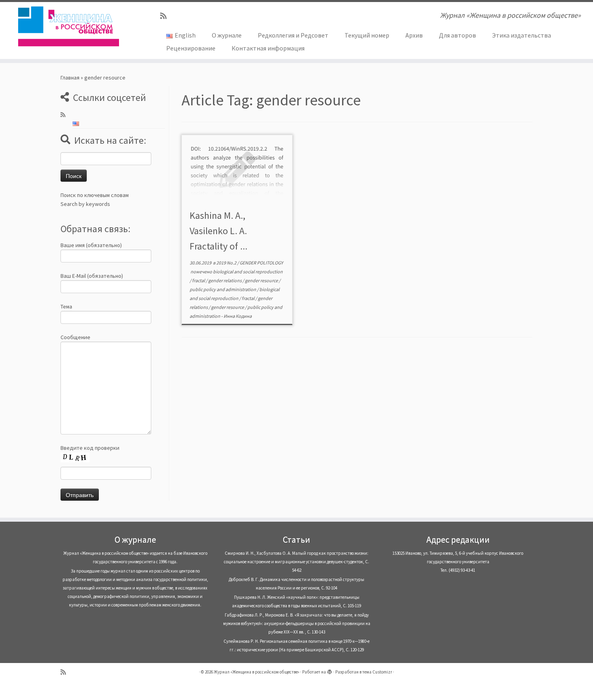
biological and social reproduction (248, 272)
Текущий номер (367, 35)
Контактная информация (268, 48)
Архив (414, 35)
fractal (199, 280)
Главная (70, 77)
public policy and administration (223, 289)
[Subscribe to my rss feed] (166, 16)
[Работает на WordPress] (329, 670)
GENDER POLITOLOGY (261, 263)
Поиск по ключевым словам (95, 195)
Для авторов (457, 35)
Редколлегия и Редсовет (293, 35)
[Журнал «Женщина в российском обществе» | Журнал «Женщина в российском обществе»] (68, 26)
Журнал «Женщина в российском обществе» (256, 672)
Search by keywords (85, 204)
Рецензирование (190, 48)
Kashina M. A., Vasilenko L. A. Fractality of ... (218, 230)
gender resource (262, 280)
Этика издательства (521, 35)
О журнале (227, 35)
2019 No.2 (226, 263)
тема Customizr (377, 672)
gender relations (225, 280)
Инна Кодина (237, 316)
